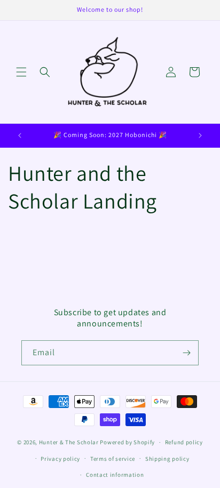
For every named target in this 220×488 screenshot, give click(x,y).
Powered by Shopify (127, 442)
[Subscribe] (186, 352)
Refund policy (184, 442)
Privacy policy (60, 458)
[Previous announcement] (20, 135)
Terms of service (112, 458)
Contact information (115, 474)
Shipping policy (167, 458)
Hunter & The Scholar (69, 442)
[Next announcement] (200, 135)
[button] (21, 72)
